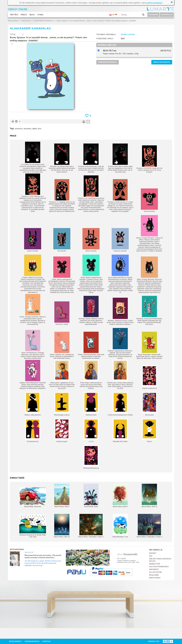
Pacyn (149, 441)
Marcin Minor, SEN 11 (149, 507)
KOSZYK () (46, 641)
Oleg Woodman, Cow (120, 537)
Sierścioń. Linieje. (61, 324)
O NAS (40, 14)
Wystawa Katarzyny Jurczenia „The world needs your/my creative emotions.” (43, 556)
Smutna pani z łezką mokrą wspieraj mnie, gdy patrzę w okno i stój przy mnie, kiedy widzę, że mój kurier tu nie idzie (120, 385)
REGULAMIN (154, 575)
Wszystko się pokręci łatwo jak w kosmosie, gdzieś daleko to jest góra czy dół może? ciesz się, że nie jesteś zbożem (62, 169)
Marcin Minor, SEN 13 (62, 537)
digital (34, 128)
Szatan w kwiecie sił (149, 388)
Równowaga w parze (62, 415)
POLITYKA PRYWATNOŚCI (159, 566)
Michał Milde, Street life (32, 507)
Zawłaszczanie (91, 415)
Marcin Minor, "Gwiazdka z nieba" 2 (149, 537)
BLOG (32, 14)
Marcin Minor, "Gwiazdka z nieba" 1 (91, 537)
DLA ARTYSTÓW (155, 572)
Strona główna (13, 21)
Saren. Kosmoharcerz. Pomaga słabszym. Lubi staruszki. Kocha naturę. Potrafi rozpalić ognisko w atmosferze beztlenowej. (33, 355)
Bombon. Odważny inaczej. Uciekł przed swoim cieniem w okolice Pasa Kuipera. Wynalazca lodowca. (120, 322)
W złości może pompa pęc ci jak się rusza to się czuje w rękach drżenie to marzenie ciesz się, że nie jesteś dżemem (91, 169)
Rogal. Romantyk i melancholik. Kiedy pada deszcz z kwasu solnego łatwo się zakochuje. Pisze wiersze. (149, 356)
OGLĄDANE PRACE (32, 641)
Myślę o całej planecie (33, 415)
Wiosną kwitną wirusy (91, 468)
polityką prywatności (155, 2)
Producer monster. (120, 251)
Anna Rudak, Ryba (91, 507)
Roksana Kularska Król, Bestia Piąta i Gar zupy (33, 536)
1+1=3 (91, 441)
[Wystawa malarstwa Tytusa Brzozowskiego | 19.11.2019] (106, 557)
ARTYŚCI (14, 14)
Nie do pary (149, 415)
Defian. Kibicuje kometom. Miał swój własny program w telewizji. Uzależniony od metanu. (91, 356)
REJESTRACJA (167, 15)
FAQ (150, 556)
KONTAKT (152, 553)
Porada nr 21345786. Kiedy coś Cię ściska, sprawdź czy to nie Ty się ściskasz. (149, 170)
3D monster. (62, 251)
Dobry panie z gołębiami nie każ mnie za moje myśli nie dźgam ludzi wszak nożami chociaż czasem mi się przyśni (62, 385)
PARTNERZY (154, 569)
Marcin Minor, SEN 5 (120, 507)
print (39, 128)
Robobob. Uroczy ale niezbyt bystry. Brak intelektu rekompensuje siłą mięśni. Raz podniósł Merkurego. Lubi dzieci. (149, 321)
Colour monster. (32, 251)
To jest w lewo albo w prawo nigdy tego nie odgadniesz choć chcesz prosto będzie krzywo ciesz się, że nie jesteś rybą (120, 169)
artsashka (27, 128)
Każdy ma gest (61, 441)
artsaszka (19, 128)
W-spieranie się (32, 441)
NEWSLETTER (154, 564)
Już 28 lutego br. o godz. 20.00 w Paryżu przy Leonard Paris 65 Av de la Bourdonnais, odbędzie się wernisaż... (43, 563)
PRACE (24, 14)
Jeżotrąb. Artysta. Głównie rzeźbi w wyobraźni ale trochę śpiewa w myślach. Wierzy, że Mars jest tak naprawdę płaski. (91, 321)
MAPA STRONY (155, 577)
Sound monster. (149, 211)
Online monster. (91, 251)
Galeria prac (25, 21)
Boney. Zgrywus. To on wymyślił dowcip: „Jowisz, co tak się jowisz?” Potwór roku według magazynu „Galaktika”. (97, 21)
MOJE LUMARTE (15, 641)
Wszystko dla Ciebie (120, 441)
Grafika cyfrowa (128, 34)
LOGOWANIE (153, 15)
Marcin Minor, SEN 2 (61, 507)
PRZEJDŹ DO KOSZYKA (107, 62)
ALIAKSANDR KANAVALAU (43, 21)
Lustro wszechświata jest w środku (120, 415)
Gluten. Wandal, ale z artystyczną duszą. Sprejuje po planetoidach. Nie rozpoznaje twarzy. (62, 356)
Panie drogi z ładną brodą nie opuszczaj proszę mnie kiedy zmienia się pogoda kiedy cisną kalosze (91, 385)
